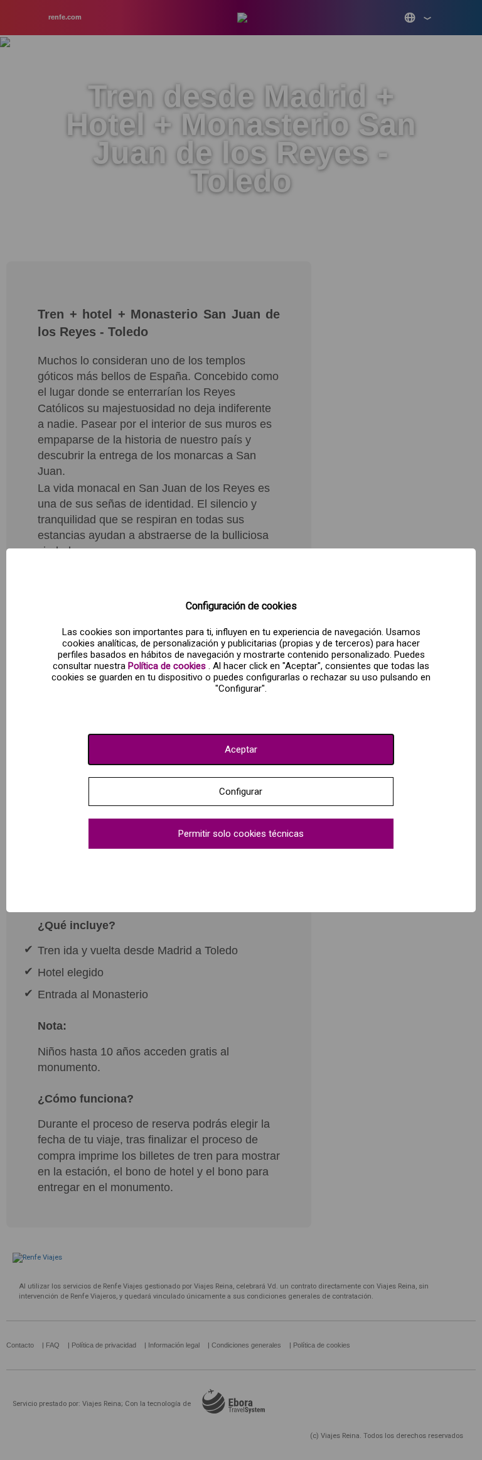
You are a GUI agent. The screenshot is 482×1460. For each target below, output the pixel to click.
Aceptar (241, 749)
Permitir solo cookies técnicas (241, 833)
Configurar (240, 791)
